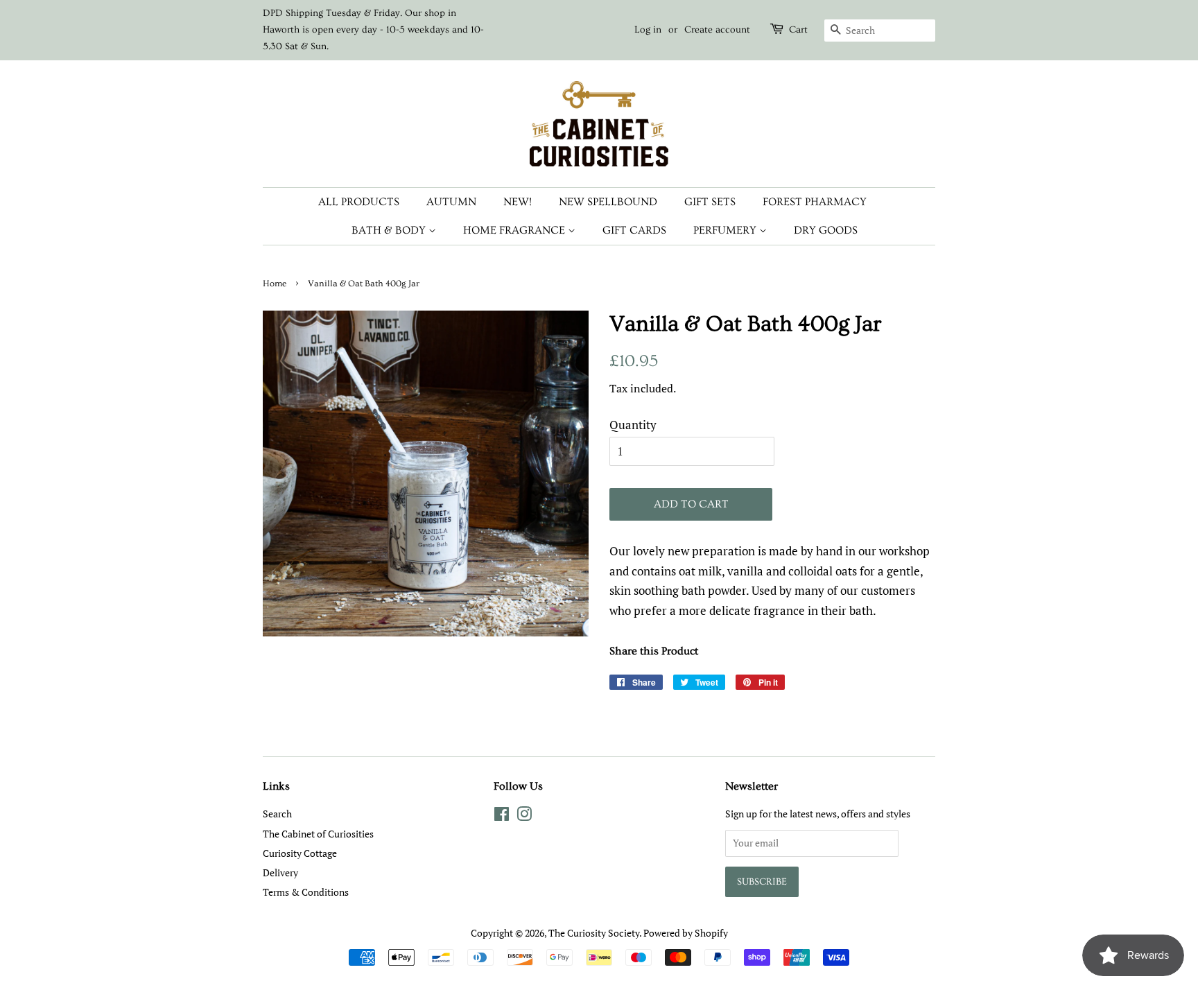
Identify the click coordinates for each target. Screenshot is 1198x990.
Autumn (451, 202)
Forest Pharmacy (815, 202)
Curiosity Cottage (300, 853)
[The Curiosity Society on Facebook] (502, 816)
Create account (717, 29)
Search (277, 813)
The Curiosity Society (593, 932)
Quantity (633, 425)
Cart (798, 29)
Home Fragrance (515, 230)
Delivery (280, 872)
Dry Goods (826, 230)
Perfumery (726, 230)
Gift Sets (710, 202)
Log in (647, 29)
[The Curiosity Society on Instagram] (524, 816)
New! (517, 202)
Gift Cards (634, 230)
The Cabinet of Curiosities (318, 833)
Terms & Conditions (306, 891)
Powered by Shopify (685, 932)
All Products (358, 202)
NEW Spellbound (608, 202)
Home (274, 283)
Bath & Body (389, 230)
